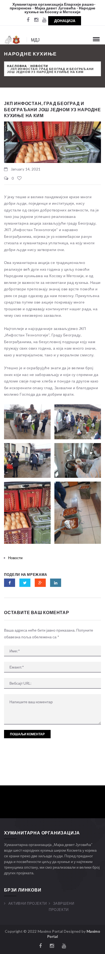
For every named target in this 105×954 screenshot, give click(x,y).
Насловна (17, 66)
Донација (64, 20)
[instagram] (36, 20)
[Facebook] (28, 20)
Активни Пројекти (27, 903)
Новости (39, 65)
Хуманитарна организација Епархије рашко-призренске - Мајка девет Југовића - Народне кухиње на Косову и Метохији (53, 8)
